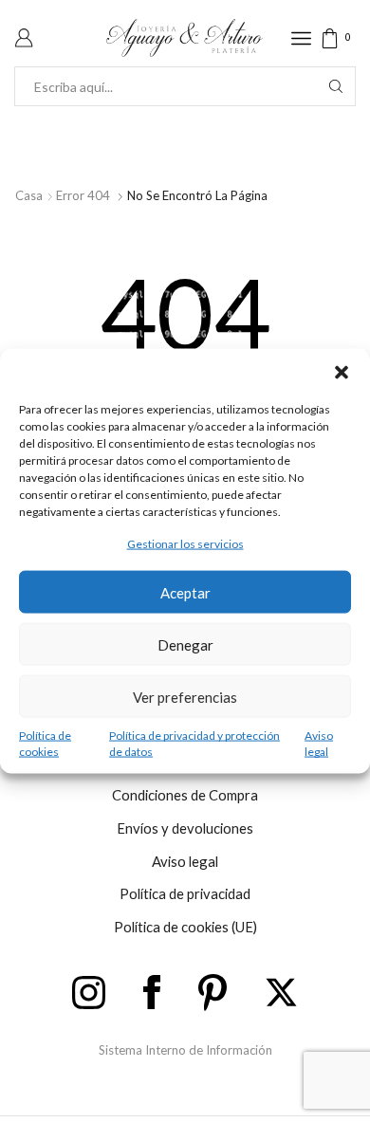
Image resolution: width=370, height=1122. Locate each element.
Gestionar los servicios (185, 543)
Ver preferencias (185, 696)
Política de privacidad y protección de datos (194, 743)
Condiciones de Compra (185, 794)
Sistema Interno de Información (185, 1050)
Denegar (185, 644)
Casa (29, 195)
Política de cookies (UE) (185, 926)
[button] (341, 371)
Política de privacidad (185, 893)
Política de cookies (45, 743)
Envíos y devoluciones (185, 828)
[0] (354, 38)
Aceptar (185, 591)
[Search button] (336, 86)
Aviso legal (319, 743)
